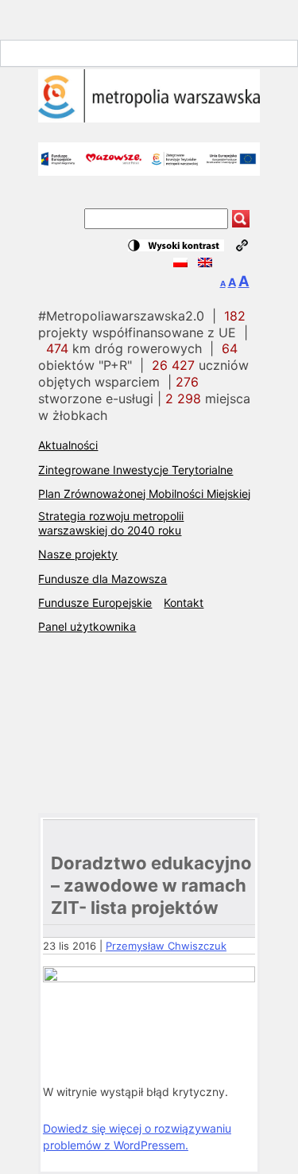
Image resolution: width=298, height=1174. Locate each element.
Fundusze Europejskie (95, 602)
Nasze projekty (78, 554)
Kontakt (183, 602)
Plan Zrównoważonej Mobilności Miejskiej (144, 493)
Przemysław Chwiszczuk (166, 945)
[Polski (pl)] (180, 263)
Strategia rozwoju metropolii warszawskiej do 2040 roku (111, 523)
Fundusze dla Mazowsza (102, 578)
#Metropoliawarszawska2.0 (121, 316)
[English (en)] (205, 263)
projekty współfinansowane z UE (142, 324)
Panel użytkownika (87, 626)
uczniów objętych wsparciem (143, 373)
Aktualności (68, 445)
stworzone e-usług (118, 390)
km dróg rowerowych (124, 348)
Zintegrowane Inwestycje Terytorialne (135, 469)
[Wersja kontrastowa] (176, 245)
